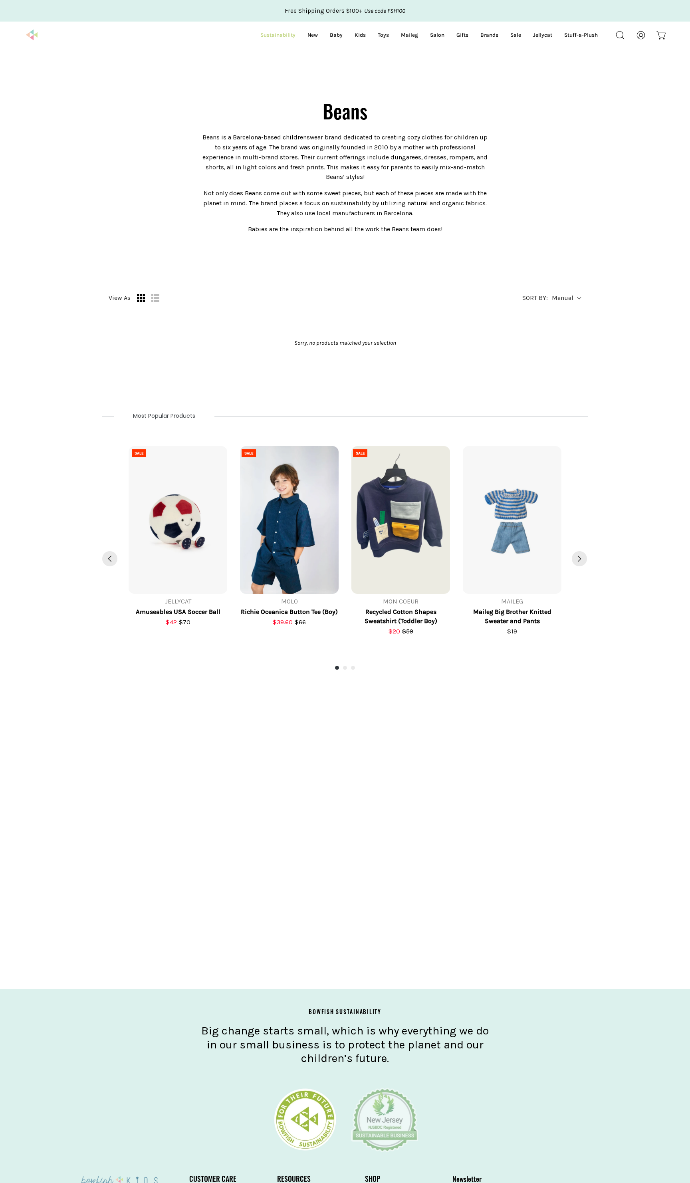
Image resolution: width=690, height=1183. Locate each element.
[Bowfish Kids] (32, 35)
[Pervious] (109, 558)
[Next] (579, 558)
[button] (620, 35)
